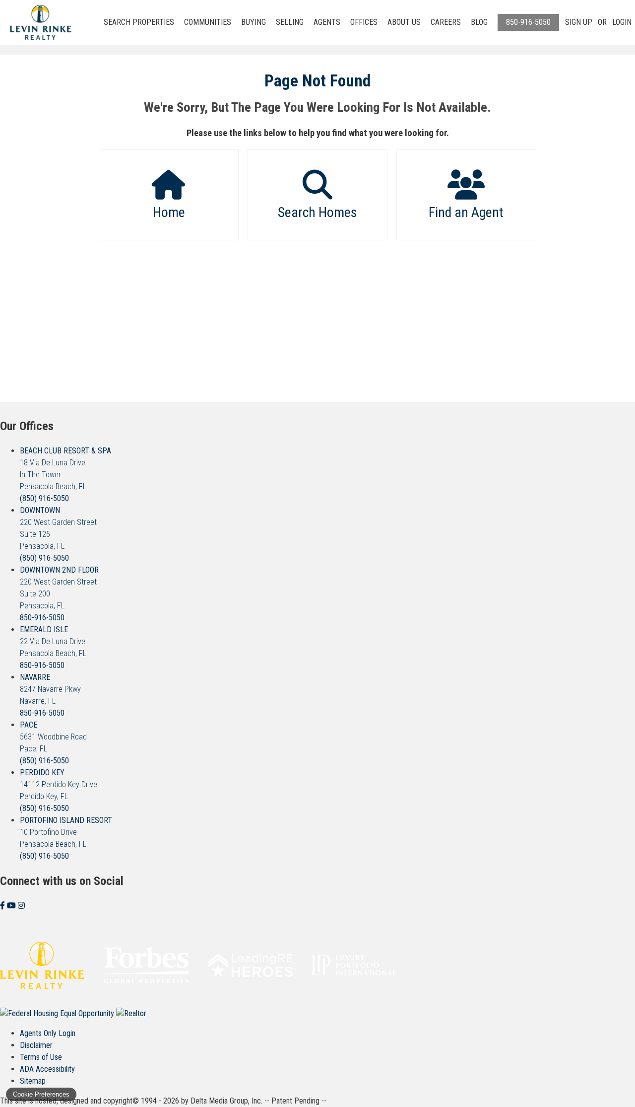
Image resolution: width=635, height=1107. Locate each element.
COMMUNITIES (207, 22)
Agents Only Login (47, 1033)
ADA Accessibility (47, 1069)
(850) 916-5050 (44, 498)
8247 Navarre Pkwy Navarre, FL (50, 689)
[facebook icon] (3, 905)
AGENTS (327, 22)
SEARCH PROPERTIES (139, 22)
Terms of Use (41, 1057)
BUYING (253, 22)
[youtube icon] (12, 905)
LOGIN (622, 22)
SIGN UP (578, 22)
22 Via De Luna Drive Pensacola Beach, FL (53, 641)
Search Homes (317, 212)
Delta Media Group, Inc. (226, 1101)
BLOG (479, 22)
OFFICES (364, 22)
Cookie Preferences (41, 1094)
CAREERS (446, 22)
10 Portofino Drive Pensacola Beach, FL (66, 832)
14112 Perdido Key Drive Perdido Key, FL (58, 784)
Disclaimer (36, 1045)
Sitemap (33, 1081)
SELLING (290, 22)
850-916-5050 (528, 22)
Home (169, 212)
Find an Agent (466, 212)
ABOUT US (404, 22)
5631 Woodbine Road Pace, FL (53, 736)
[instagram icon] (21, 905)
